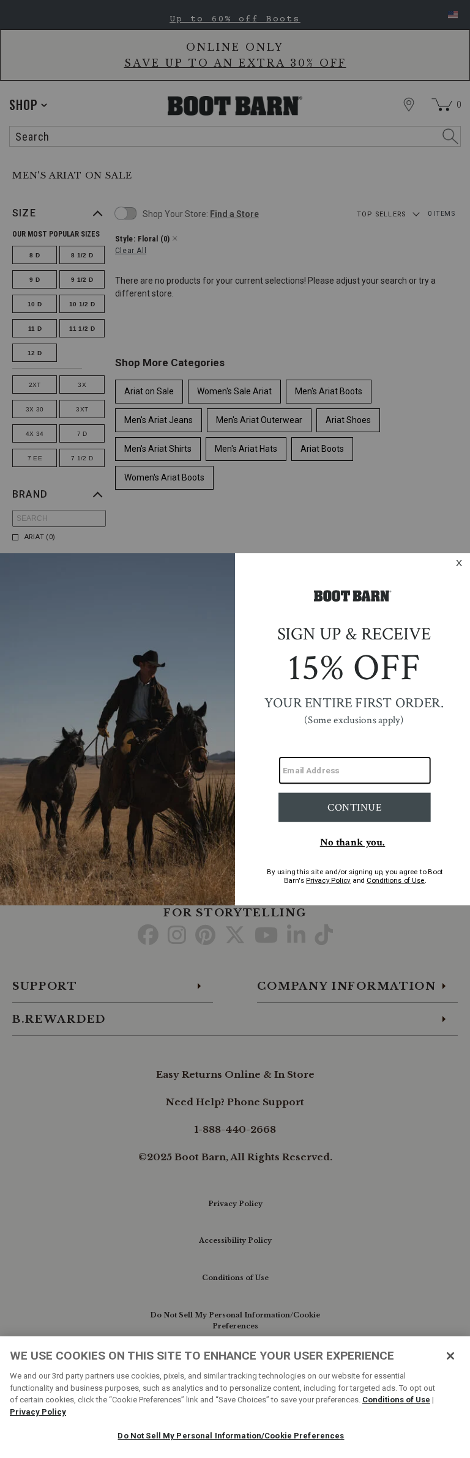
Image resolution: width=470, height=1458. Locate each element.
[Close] (450, 1355)
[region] (235, 1397)
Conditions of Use (396, 1399)
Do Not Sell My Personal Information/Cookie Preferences (231, 1435)
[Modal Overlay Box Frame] (235, 729)
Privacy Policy (38, 1411)
